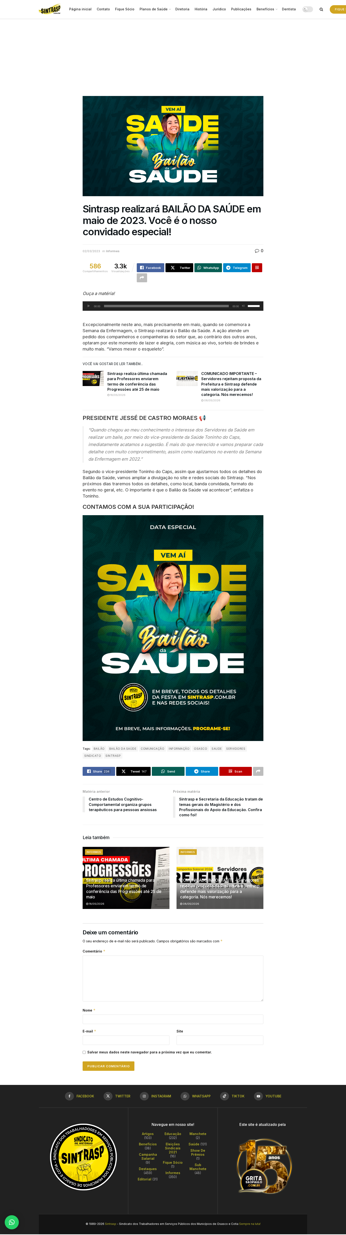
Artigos (148, 1134)
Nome (89, 1010)
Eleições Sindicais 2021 (173, 1148)
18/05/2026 (117, 395)
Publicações (241, 9)
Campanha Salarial (148, 1156)
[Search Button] (321, 9)
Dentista (289, 9)
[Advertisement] (173, 54)
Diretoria (182, 9)
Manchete (197, 1134)
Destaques (148, 1169)
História (201, 9)
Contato (103, 9)
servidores (235, 748)
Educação (173, 1134)
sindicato (92, 755)
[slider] (254, 305)
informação (179, 748)
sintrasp (113, 755)
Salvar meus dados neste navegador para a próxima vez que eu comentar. (149, 1052)
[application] (173, 306)
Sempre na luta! (250, 1224)
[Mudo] (243, 306)
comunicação (152, 748)
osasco (200, 748)
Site (180, 1031)
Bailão (99, 748)
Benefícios (265, 9)
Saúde (194, 1144)
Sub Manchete (197, 1167)
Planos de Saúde (154, 9)
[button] (12, 1222)
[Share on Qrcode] (257, 267)
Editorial (144, 1179)
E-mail (89, 1031)
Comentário (94, 951)
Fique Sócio (124, 9)
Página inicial (80, 9)
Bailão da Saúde (122, 748)
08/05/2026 (211, 400)
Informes (113, 251)
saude (217, 748)
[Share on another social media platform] (142, 277)
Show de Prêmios (197, 1152)
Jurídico (219, 9)
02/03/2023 (91, 251)
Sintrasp (110, 1224)
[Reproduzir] (88, 306)
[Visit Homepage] (51, 9)
